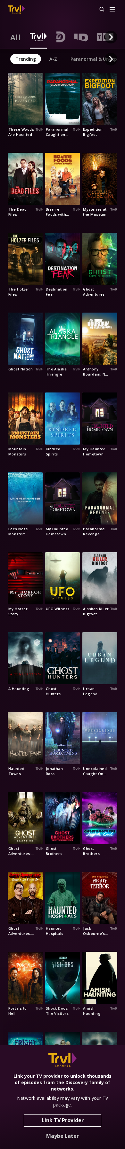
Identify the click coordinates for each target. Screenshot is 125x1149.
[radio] (15, 37)
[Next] (110, 37)
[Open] (112, 9)
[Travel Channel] (16, 9)
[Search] (99, 9)
